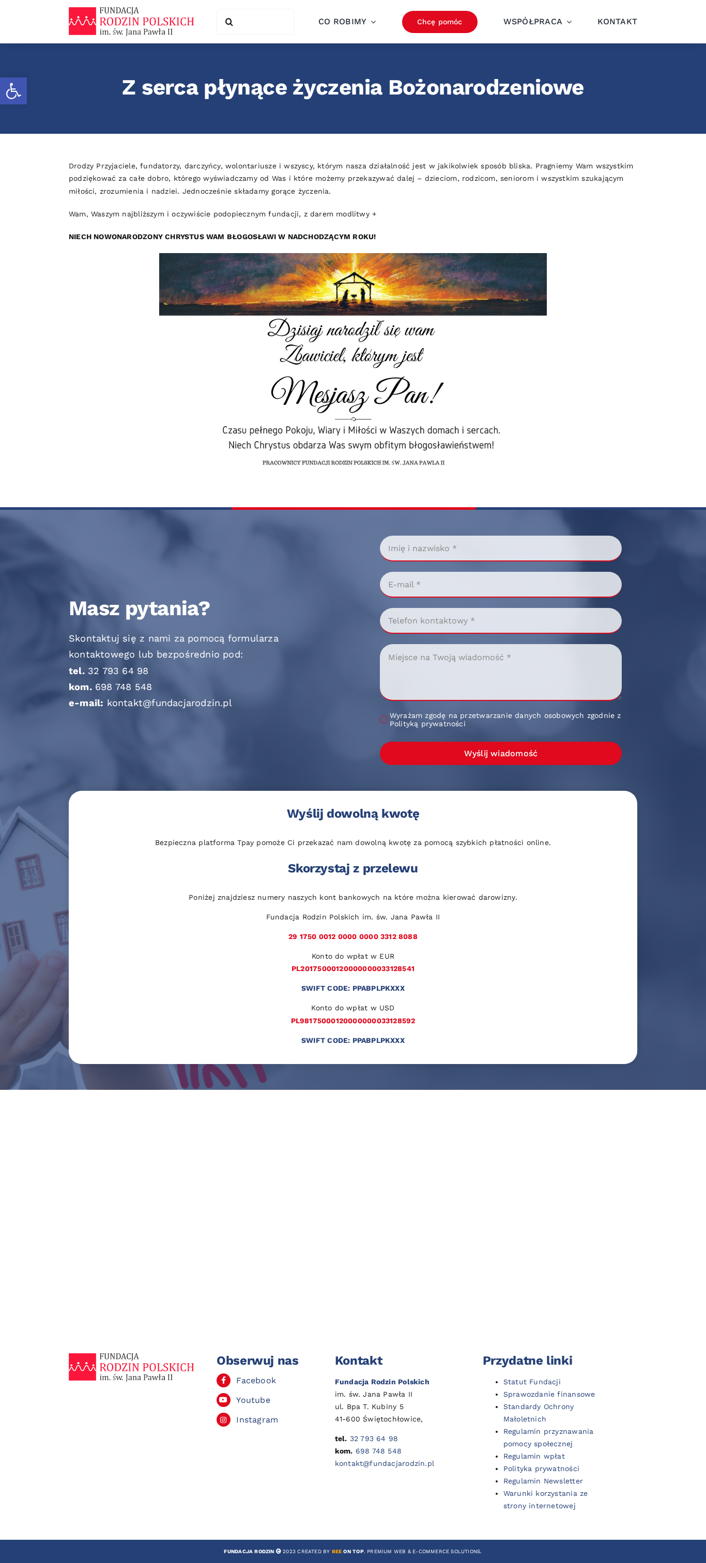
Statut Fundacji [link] (532, 1382)
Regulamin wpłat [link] (534, 1456)
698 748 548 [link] (123, 686)
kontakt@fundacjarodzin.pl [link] (169, 702)
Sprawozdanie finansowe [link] (549, 1394)
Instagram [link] (257, 1420)
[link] (13, 90)
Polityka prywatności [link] (541, 1468)
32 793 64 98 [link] (118, 670)
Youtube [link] (253, 1400)
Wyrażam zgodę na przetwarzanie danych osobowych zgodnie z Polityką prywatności (505, 719)
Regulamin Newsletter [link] (543, 1481)
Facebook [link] (256, 1380)
